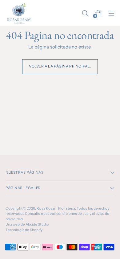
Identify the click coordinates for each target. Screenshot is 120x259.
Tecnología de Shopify (24, 230)
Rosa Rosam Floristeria (56, 208)
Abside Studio (37, 224)
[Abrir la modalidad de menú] (111, 13)
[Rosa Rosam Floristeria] (19, 13)
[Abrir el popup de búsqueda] (84, 13)
